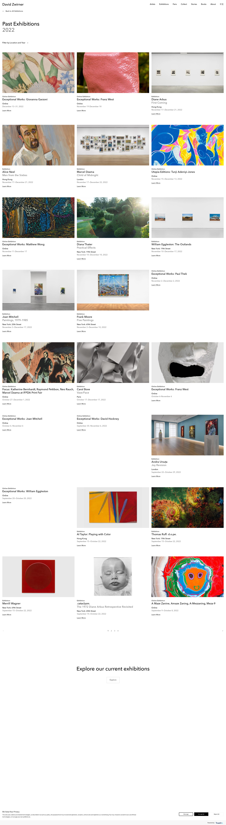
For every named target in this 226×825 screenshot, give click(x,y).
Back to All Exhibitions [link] (14, 11)
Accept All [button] (201, 814)
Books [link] (203, 4)
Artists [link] (152, 4)
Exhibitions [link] (164, 4)
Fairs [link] (175, 4)
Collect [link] (184, 4)
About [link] (213, 4)
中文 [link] (222, 4)
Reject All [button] (216, 814)
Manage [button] (186, 814)
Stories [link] (194, 4)
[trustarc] (219, 823)
